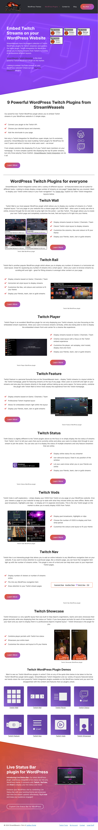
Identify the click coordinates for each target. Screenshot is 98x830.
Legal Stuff (90, 825)
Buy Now (86, 7)
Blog (74, 7)
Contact (82, 825)
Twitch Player (60, 708)
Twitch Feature (14, 736)
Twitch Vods (60, 736)
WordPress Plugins (51, 7)
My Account (74, 825)
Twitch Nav (59, 192)
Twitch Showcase (84, 736)
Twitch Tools (63, 825)
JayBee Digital (31, 825)
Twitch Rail (37, 708)
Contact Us (66, 7)
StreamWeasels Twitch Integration (20, 58)
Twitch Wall (71, 189)
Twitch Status (84, 708)
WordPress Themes (34, 7)
